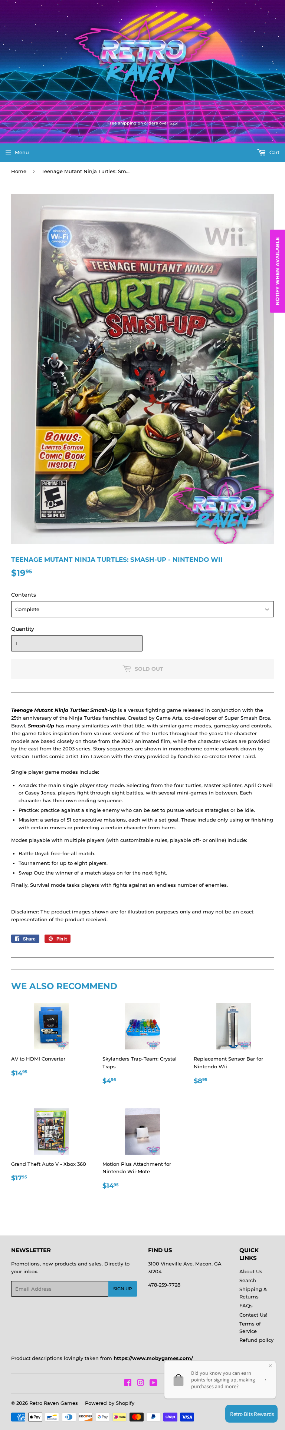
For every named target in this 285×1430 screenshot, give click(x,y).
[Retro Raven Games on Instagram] (140, 1384)
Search (247, 1280)
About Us (250, 1271)
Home (18, 171)
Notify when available (277, 271)
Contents (23, 594)
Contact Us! (253, 1315)
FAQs (246, 1305)
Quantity (22, 629)
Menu (22, 152)
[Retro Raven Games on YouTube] (153, 1384)
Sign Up (122, 1288)
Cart (273, 152)
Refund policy (256, 1340)
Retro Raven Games (53, 1403)
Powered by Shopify (109, 1403)
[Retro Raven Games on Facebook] (128, 1384)
